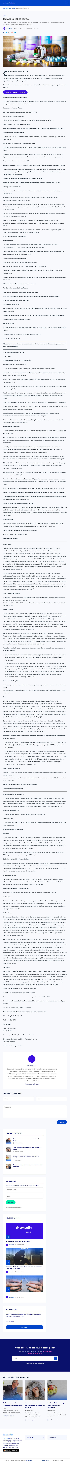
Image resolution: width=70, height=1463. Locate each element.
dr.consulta (9, 28)
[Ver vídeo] (24, 1231)
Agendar (25, 1327)
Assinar (10, 1202)
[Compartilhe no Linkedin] (15, 32)
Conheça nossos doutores (32, 1084)
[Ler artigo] (8, 1141)
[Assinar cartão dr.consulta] (15, 92)
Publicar (62, 1122)
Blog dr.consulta (7, 8)
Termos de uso (45, 1460)
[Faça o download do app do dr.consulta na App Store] (15, 1450)
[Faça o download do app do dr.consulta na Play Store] (7, 1450)
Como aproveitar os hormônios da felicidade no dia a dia (35, 1405)
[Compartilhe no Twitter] (6, 32)
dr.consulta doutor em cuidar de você (18, 1241)
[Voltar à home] (8, 1434)
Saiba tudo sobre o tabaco (15, 1294)
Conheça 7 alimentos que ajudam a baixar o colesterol (56, 1405)
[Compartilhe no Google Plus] (12, 32)
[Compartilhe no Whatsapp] (9, 32)
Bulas (13, 8)
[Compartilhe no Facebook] (3, 32)
